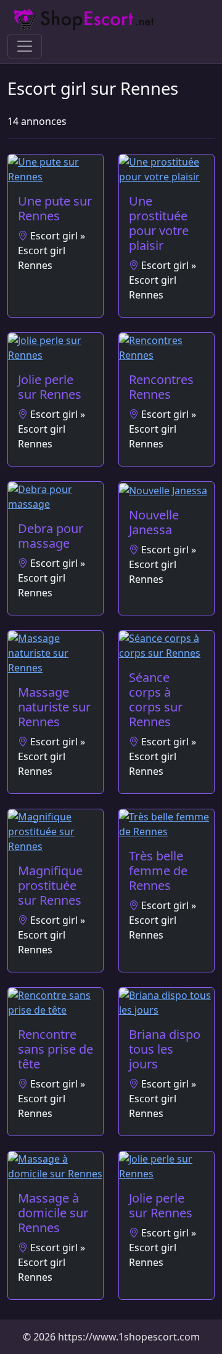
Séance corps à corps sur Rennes (156, 699)
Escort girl (54, 235)
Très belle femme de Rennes (158, 870)
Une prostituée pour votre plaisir (159, 223)
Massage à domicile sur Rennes (53, 1213)
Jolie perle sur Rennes (49, 387)
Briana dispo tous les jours (164, 1049)
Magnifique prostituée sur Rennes (50, 885)
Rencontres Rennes (161, 387)
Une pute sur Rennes (55, 208)
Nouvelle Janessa (154, 522)
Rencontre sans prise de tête (55, 1049)
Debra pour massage (50, 535)
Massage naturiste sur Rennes (54, 707)
